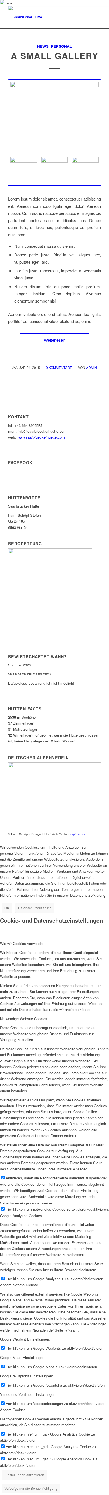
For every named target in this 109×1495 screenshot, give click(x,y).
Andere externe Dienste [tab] (19, 1284)
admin (91, 367)
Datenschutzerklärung (35, 907)
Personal (61, 46)
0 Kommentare (59, 367)
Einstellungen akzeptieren (24, 1474)
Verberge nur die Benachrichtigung (31, 1488)
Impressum (77, 834)
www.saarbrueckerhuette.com (41, 437)
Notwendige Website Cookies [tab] (23, 1018)
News (43, 46)
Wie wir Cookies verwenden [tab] (22, 943)
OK (6, 907)
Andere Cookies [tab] (13, 1409)
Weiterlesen (54, 340)
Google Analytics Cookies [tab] (21, 1215)
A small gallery (54, 55)
